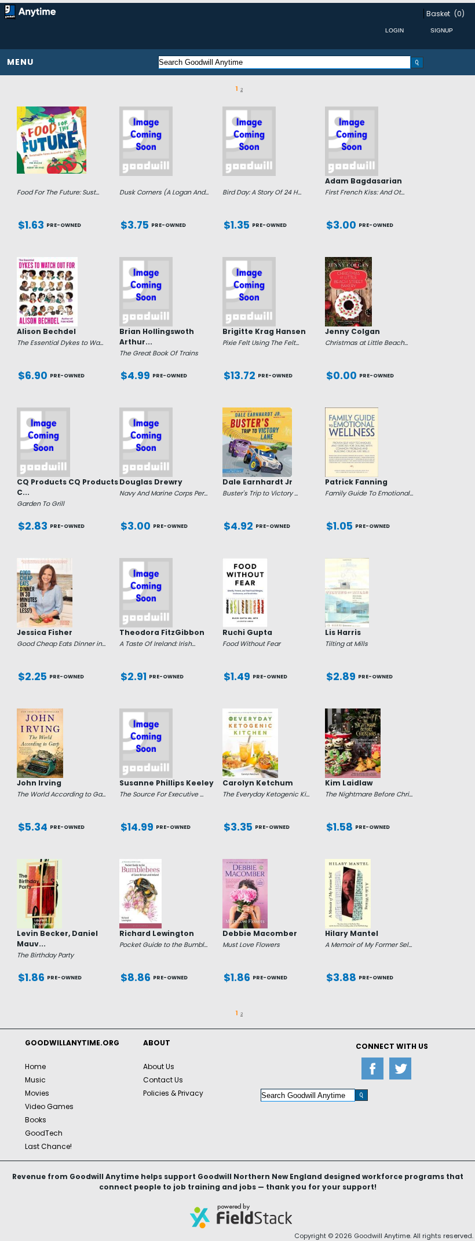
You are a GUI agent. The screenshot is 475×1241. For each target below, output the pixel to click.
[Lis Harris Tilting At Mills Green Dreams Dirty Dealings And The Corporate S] (347, 562)
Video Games (49, 1106)
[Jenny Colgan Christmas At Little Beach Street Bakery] (348, 261)
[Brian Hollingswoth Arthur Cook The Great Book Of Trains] (146, 261)
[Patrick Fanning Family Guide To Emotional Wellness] (351, 412)
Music (35, 1080)
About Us (158, 1066)
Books (35, 1120)
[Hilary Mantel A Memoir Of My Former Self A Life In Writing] (348, 863)
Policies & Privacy (173, 1093)
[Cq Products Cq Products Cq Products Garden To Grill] (43, 412)
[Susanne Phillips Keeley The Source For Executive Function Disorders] (146, 713)
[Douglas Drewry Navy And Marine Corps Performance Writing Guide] (146, 412)
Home (35, 1066)
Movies (37, 1093)
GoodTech (44, 1133)
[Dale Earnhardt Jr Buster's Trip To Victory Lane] (257, 412)
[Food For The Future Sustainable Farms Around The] (51, 111)
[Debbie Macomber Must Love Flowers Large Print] (245, 863)
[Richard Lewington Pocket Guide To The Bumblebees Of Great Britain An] (140, 863)
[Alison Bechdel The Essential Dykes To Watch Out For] (47, 261)
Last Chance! (48, 1146)
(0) (459, 14)
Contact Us (163, 1080)
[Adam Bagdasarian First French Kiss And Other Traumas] (351, 111)
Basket (438, 14)
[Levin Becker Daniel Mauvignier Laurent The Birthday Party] (39, 863)
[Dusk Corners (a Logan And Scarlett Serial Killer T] (146, 111)
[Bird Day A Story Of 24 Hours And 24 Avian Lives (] (249, 111)
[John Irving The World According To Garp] (40, 713)
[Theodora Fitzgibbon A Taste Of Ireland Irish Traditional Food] (146, 562)
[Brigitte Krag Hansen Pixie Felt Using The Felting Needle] (249, 261)
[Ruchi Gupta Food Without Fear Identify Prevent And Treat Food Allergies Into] (245, 562)
